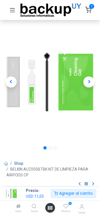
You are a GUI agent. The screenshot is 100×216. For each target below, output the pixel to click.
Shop (18, 163)
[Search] (34, 206)
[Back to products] (86, 184)
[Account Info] (81, 207)
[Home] (18, 206)
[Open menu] (50, 208)
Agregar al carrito (75, 193)
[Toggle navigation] (12, 10)
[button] (11, 82)
